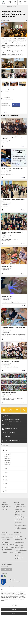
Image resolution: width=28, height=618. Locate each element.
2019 (6, 491)
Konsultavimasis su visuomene (19, 540)
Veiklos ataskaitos (5, 545)
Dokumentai (8, 415)
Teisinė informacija (19, 557)
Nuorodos (17, 534)
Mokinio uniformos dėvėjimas (21, 517)
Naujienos (8, 6)
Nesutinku (14, 609)
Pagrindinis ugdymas (19, 509)
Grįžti (5, 112)
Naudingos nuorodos (19, 547)
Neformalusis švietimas (20, 511)
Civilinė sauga (18, 555)
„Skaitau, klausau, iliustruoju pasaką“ (10, 361)
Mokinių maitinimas (19, 519)
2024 (6, 472)
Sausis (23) (7, 464)
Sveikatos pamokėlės (6, 296)
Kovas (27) (7, 460)
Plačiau (23, 146)
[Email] (5, 576)
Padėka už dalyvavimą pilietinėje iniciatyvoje (12, 168)
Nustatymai (14, 605)
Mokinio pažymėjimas (19, 516)
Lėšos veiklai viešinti (5, 539)
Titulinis (2, 6)
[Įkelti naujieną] (9, 2)
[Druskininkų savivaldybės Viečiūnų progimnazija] (3, 2)
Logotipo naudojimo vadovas (21, 550)
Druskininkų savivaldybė (15, 581)
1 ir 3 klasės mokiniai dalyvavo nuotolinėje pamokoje (11, 233)
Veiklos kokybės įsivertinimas (7, 547)
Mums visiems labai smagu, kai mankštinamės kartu (13, 200)
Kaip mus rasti (4, 509)
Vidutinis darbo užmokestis (7, 552)
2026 (6, 450)
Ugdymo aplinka (4, 504)
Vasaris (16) (8, 462)
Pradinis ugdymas (18, 507)
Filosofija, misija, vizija (6, 506)
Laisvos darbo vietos (19, 536)
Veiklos (14, 6)
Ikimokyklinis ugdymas (19, 504)
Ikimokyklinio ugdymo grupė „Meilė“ (20, 529)
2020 (6, 487)
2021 (6, 483)
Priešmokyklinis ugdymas (20, 506)
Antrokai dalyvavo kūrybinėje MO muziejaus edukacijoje (12, 137)
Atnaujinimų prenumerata (12, 440)
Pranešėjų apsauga (19, 545)
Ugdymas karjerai (18, 514)
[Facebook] (2, 576)
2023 (6, 476)
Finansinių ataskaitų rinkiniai (7, 537)
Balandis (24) (8, 458)
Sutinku (14, 613)
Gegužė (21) (7, 456)
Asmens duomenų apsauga (20, 538)
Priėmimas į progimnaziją (20, 548)
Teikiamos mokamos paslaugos (19, 523)
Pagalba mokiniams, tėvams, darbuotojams (21, 526)
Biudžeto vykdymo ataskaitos (7, 544)
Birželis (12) (8, 454)
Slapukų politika (18, 552)
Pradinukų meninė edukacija (8, 392)
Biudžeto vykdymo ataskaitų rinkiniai (7, 535)
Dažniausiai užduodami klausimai (19, 543)
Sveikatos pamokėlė (6, 266)
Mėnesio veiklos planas (11, 428)
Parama (7, 436)
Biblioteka (17, 512)
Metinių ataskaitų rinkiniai (6, 549)
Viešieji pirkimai (4, 542)
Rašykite (4, 569)
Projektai (3, 541)
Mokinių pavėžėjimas (19, 521)
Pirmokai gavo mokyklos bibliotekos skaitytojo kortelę (13, 328)
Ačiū (15, 104)
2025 (6, 468)
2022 (6, 480)
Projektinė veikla (10, 432)
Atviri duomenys (18, 558)
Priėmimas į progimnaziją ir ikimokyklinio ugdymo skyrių (13, 420)
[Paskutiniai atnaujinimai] (14, 2)
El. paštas (8, 425)
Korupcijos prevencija (19, 553)
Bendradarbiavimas (5, 507)
